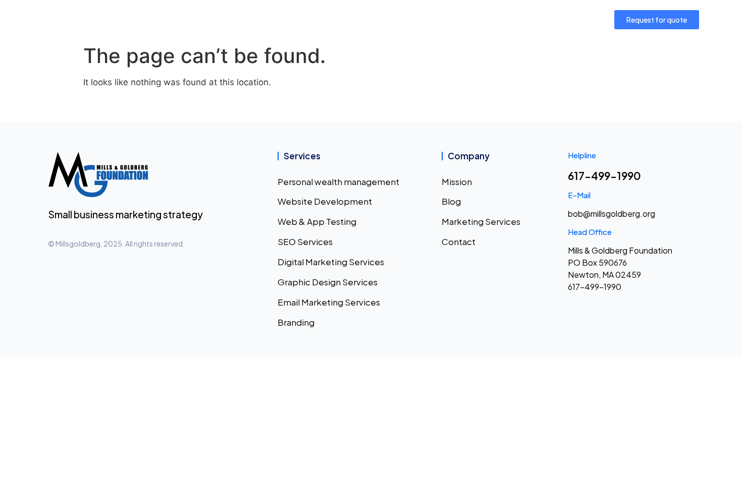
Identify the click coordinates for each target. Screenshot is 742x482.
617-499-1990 (604, 176)
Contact (529, 19)
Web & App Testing (317, 221)
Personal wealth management (338, 181)
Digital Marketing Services (331, 261)
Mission (209, 19)
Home (168, 19)
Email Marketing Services (329, 302)
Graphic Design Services (328, 281)
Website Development (325, 201)
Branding (296, 322)
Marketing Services (481, 221)
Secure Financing (453, 19)
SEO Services (305, 241)
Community (261, 19)
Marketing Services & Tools (352, 19)
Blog (451, 201)
